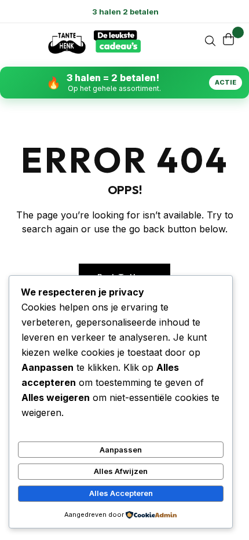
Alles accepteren (121, 493)
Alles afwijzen (121, 471)
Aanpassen (121, 449)
